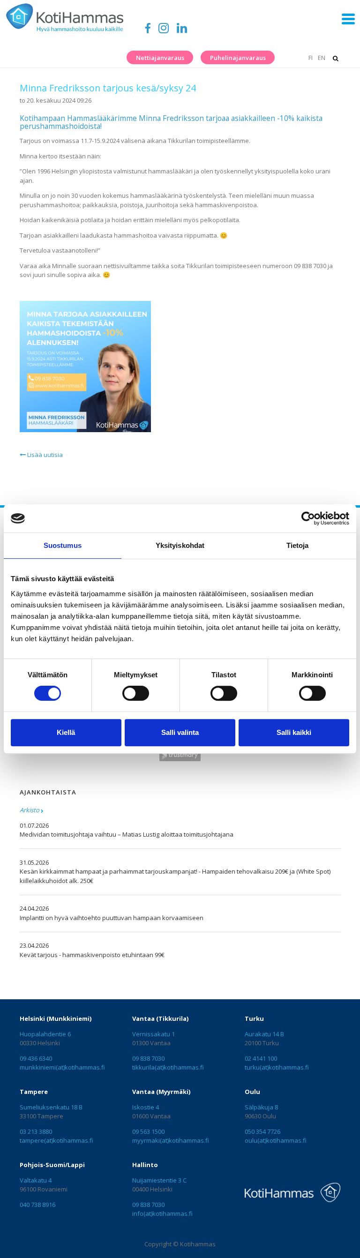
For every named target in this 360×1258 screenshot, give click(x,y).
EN (321, 57)
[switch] (135, 693)
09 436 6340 (36, 1058)
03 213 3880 (36, 1131)
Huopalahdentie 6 (45, 1034)
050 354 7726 (262, 1131)
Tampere (34, 1091)
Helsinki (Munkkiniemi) (55, 1018)
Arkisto (29, 810)
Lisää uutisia (44, 454)
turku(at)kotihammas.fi (277, 1067)
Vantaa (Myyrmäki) (161, 1091)
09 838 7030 (148, 1058)
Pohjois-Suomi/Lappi (52, 1165)
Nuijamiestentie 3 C (159, 1180)
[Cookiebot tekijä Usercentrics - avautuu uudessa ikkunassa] (308, 518)
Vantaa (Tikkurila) (160, 1018)
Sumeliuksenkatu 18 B (51, 1107)
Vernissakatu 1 (153, 1034)
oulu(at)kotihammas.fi (276, 1140)
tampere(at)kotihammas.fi (56, 1140)
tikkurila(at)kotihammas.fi (168, 1067)
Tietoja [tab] (297, 545)
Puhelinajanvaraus (238, 57)
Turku (254, 1018)
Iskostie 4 (145, 1107)
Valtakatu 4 (36, 1180)
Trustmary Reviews (180, 755)
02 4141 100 (261, 1058)
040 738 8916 (37, 1204)
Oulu (252, 1091)
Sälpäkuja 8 (261, 1107)
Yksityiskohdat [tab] (180, 545)
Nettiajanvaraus (160, 57)
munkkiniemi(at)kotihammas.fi (62, 1067)
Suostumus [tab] (63, 545)
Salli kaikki (294, 732)
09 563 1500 (148, 1131)
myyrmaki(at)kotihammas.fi (170, 1140)
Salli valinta (180, 732)
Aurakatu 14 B (264, 1034)
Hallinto (145, 1165)
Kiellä (66, 732)
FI (310, 57)
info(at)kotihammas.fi (162, 1213)
